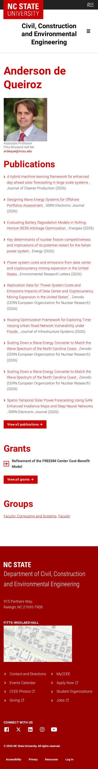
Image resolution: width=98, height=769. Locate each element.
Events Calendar (23, 683)
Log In (69, 759)
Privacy (33, 759)
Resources (51, 759)
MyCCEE (63, 674)
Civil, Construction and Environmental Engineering (49, 34)
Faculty (64, 516)
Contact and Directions (28, 674)
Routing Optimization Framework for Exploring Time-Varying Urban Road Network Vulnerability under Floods (49, 325)
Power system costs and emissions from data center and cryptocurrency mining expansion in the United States (49, 268)
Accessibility (13, 759)
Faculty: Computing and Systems (30, 516)
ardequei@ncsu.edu (18, 151)
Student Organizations (74, 691)
